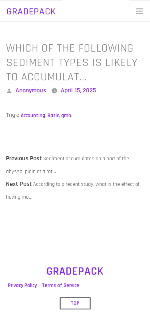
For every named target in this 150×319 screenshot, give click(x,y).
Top (75, 303)
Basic (53, 115)
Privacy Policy (22, 285)
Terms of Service (60, 285)
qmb (66, 115)
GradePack (31, 12)
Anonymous (31, 90)
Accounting (33, 115)
